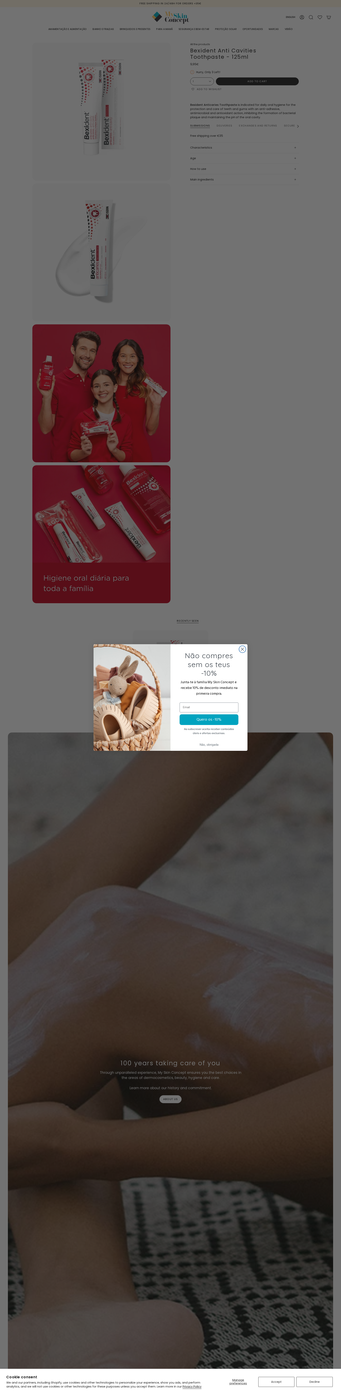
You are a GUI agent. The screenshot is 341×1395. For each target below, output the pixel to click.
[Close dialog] (242, 649)
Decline (314, 1382)
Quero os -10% (209, 720)
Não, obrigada (209, 744)
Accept (276, 1382)
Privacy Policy (192, 1386)
